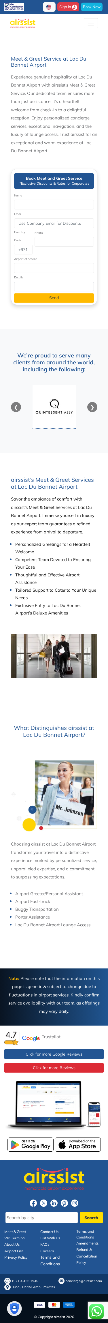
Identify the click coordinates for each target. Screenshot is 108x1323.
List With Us (50, 1238)
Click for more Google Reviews (54, 1054)
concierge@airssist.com (84, 1281)
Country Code (19, 236)
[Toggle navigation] (91, 23)
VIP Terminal (15, 1238)
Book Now (92, 6)
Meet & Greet (15, 1231)
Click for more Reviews (54, 1067)
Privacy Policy (16, 1257)
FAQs (44, 1244)
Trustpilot (51, 1036)
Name (18, 195)
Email (17, 214)
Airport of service (25, 259)
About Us (12, 1244)
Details (18, 277)
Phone (39, 233)
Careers (47, 1251)
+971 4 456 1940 (25, 1281)
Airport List (13, 1251)
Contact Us (49, 1231)
